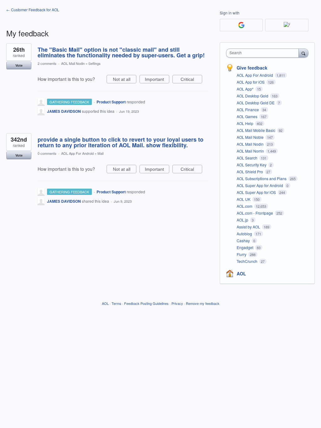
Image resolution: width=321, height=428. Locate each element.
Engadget (245, 247)
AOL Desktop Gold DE (256, 102)
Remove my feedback (202, 303)
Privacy (177, 303)
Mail (100, 153)
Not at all (124, 80)
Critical (191, 80)
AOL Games (247, 116)
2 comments (47, 63)
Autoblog (245, 233)
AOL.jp (243, 219)
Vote (19, 65)
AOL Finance (248, 109)
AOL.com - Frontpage (255, 213)
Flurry (242, 254)
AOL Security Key (252, 164)
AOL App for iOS (251, 82)
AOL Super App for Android (260, 185)
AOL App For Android (77, 153)
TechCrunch (247, 261)
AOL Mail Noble (251, 137)
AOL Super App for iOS (257, 192)
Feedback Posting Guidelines (146, 303)
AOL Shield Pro (250, 171)
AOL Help (245, 123)
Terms (116, 303)
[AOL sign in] (286, 25)
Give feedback (252, 68)
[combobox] (263, 53)
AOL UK (244, 199)
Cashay (244, 240)
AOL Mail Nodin (73, 63)
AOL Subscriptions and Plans (262, 178)
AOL (241, 273)
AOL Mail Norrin (251, 151)
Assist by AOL (249, 226)
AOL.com (245, 206)
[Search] (303, 53)
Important (157, 80)
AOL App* (246, 88)
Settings (94, 63)
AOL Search (247, 157)
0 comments (47, 153)
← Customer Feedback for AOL (32, 9)
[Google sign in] (241, 25)
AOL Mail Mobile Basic (256, 130)
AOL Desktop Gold (253, 95)
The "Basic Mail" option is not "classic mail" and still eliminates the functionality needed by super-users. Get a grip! (121, 52)
